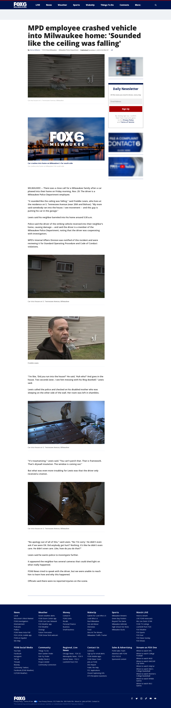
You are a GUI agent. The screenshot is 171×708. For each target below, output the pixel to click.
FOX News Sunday (143, 638)
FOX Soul (139, 635)
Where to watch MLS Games (144, 684)
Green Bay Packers (119, 618)
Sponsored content (119, 659)
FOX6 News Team (94, 659)
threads (146, 698)
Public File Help (93, 667)
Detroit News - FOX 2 (71, 659)
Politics (16, 630)
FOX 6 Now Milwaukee (49, 50)
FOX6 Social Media (23, 647)
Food (89, 630)
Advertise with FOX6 (119, 653)
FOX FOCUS (116, 656)
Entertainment (19, 624)
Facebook (17, 653)
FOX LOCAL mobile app (23, 635)
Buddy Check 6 (44, 659)
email (155, 698)
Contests (90, 651)
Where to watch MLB (144, 658)
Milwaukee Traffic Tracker (97, 635)
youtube (151, 698)
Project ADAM (43, 662)
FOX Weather (43, 627)
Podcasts (17, 627)
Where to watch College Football (145, 654)
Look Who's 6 (92, 618)
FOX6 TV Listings (142, 624)
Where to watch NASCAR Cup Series (145, 662)
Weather (42, 612)
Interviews (91, 627)
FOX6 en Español (20, 638)
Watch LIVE (142, 612)
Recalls (65, 621)
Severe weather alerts (46, 616)
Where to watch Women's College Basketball (146, 675)
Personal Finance (69, 624)
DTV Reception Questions (97, 676)
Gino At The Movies (94, 632)
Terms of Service (127, 122)
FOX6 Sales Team (118, 651)
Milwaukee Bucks (118, 630)
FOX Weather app (45, 624)
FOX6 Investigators (21, 621)
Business (66, 627)
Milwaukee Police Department (68, 50)
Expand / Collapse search (155, 5)
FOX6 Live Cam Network (47, 621)
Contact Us (93, 647)
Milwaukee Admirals (119, 624)
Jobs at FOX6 (92, 662)
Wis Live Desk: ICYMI (144, 621)
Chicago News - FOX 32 (72, 653)
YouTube (17, 651)
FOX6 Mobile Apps (94, 656)
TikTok (16, 659)
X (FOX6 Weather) (20, 673)
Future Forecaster (45, 632)
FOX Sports (140, 632)
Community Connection (47, 665)
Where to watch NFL (144, 651)
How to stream (142, 616)
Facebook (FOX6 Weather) (24, 670)
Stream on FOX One (146, 647)
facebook (132, 698)
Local (16, 616)
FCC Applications (93, 670)
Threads (17, 662)
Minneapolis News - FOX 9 (73, 656)
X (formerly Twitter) (21, 667)
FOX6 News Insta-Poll (22, 632)
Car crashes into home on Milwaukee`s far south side (50, 163)
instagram (141, 698)
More (137, 5)
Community (44, 647)
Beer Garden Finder (45, 653)
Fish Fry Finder (43, 656)
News (17, 612)
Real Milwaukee (93, 621)
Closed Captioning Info (95, 673)
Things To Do (43, 651)
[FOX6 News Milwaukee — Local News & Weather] (21, 5)
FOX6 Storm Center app (47, 618)
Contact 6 (66, 616)
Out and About (92, 624)
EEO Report (91, 665)
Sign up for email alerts (96, 653)
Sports (115, 612)
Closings (41, 630)
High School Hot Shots (120, 627)
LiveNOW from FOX (143, 627)
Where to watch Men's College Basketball (144, 670)
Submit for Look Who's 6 (96, 616)
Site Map (17, 641)
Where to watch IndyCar (145, 666)
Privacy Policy (128, 120)
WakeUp (91, 612)
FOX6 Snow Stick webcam (48, 635)
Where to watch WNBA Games (145, 680)
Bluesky (17, 665)
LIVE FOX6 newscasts (144, 618)
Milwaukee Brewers (119, 616)
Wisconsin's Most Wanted (23, 618)
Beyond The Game (119, 621)
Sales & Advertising (122, 647)
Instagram (18, 656)
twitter (137, 698)
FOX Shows (140, 641)
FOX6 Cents (67, 618)
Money (66, 612)
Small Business (68, 630)
